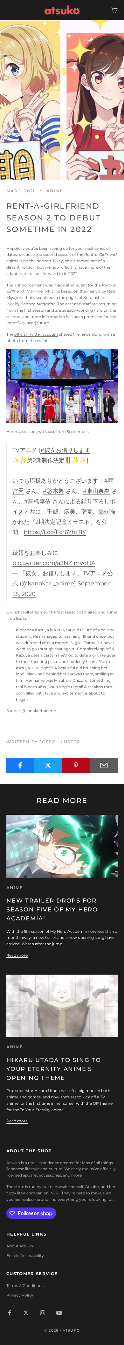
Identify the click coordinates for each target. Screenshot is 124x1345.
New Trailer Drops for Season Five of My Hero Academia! (52, 909)
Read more (17, 955)
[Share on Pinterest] (76, 765)
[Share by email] (104, 765)
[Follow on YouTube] (59, 1313)
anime (54, 190)
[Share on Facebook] (20, 765)
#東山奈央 (96, 490)
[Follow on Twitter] (26, 1313)
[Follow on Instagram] (42, 1313)
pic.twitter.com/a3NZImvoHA (53, 563)
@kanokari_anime (39, 710)
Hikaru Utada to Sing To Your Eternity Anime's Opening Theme (53, 1069)
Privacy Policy (19, 1295)
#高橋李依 (37, 501)
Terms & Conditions (25, 1285)
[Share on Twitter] (48, 765)
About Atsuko (19, 1246)
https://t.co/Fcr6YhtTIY (55, 532)
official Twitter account (36, 334)
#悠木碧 (53, 490)
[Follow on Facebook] (9, 1313)
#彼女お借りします (65, 450)
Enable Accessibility (25, 1255)
